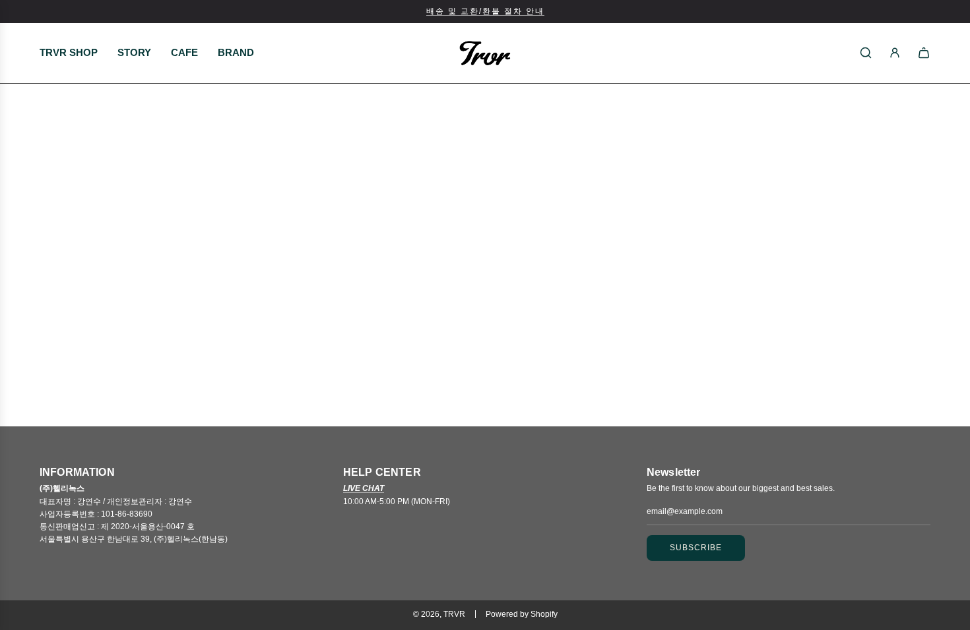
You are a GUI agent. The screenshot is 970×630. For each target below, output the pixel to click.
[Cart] (923, 52)
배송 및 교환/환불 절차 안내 (485, 11)
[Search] (865, 52)
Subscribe (696, 547)
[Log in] (894, 52)
